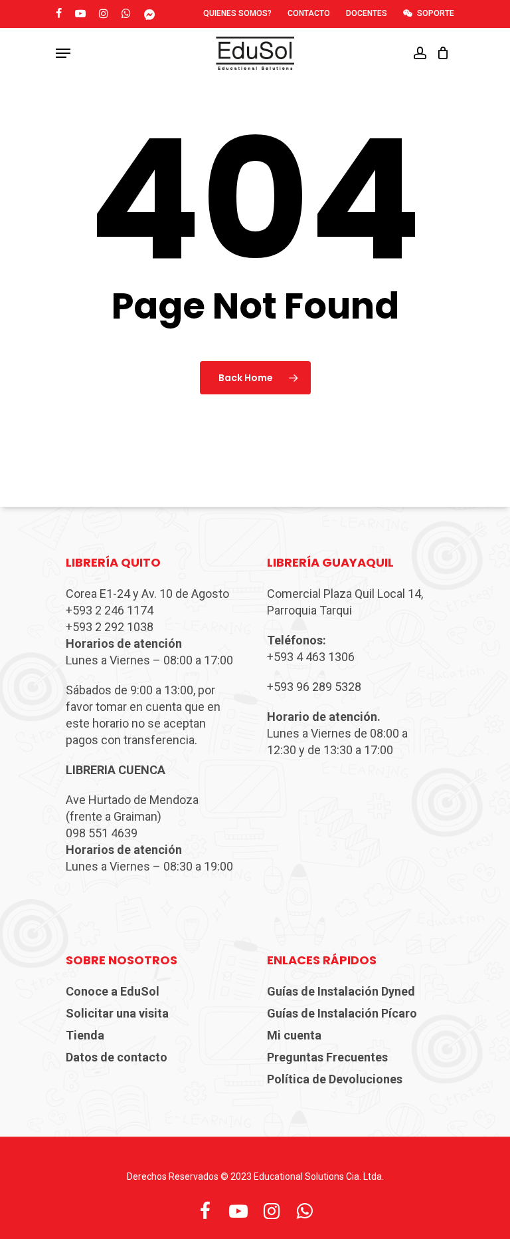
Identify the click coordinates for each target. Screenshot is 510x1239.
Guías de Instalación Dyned (341, 991)
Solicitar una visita (117, 1013)
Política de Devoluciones (334, 1079)
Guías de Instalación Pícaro (342, 1013)
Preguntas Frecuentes (327, 1057)
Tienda (85, 1035)
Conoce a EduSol (112, 991)
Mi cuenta (294, 1035)
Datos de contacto (116, 1057)
